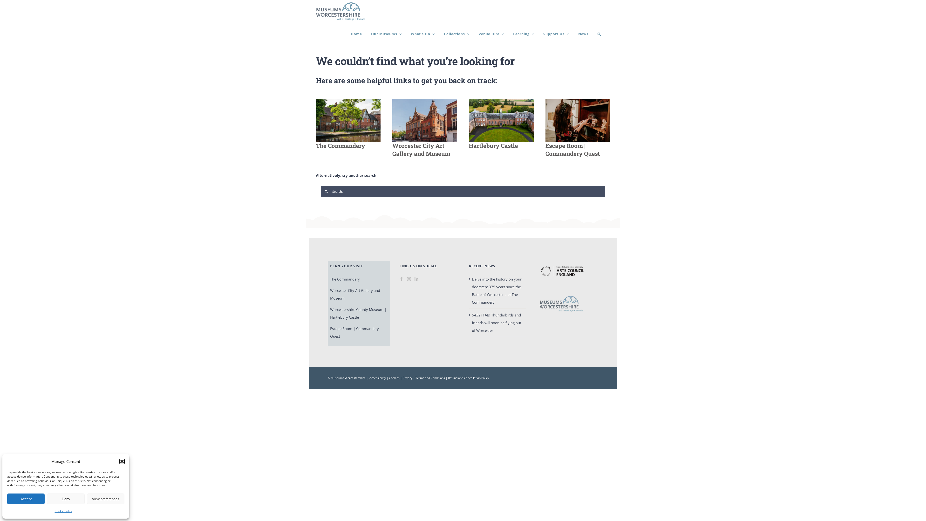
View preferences (105, 499)
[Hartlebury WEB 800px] (501, 100)
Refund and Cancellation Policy (468, 378)
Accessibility (377, 378)
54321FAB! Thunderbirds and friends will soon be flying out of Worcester (496, 323)
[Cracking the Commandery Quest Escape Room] (577, 100)
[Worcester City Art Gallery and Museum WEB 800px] (424, 100)
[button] (122, 461)
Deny (66, 499)
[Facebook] (401, 279)
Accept (26, 499)
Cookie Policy (63, 511)
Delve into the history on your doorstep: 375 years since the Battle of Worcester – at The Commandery (497, 291)
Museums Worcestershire (348, 378)
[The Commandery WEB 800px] (348, 100)
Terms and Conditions (430, 378)
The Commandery (345, 279)
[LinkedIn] (416, 279)
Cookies (394, 378)
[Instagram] (409, 279)
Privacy (407, 378)
